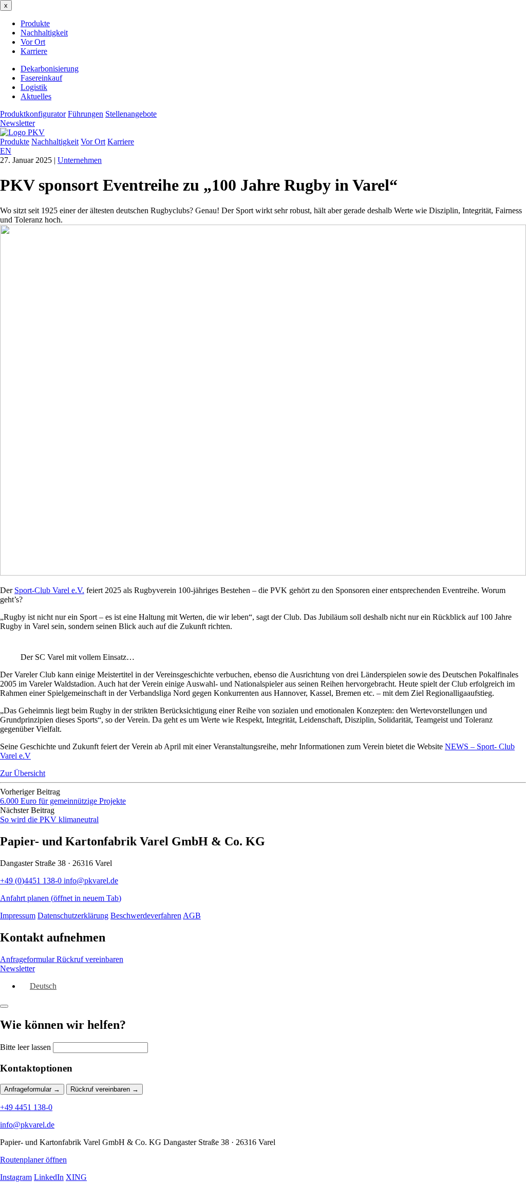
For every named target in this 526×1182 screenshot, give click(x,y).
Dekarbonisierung (50, 68)
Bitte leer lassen (25, 1047)
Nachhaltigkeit (44, 32)
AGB (192, 915)
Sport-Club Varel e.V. (49, 590)
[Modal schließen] (4, 1006)
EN (5, 150)
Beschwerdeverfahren (145, 915)
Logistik (34, 87)
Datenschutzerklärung (72, 915)
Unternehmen (80, 160)
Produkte (35, 23)
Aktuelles (36, 96)
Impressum (17, 915)
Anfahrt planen (60, 898)
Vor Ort (33, 42)
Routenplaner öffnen (33, 1159)
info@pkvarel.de (91, 880)
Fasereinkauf (41, 77)
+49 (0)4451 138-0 (32, 880)
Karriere (34, 51)
